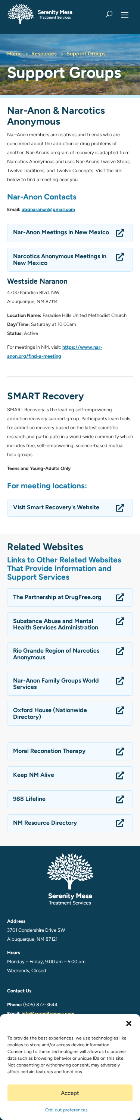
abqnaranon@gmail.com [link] (48, 209)
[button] (129, 1023)
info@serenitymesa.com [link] (48, 1013)
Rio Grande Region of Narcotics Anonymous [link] (56, 653)
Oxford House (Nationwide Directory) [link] (50, 713)
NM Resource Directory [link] (45, 823)
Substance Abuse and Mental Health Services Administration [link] (55, 624)
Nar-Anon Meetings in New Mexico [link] (61, 232)
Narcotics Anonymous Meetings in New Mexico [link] (59, 259)
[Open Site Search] (109, 14)
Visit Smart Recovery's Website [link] (56, 507)
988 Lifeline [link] (29, 799)
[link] (39, 14)
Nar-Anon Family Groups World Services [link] (56, 683)
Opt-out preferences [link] (66, 1110)
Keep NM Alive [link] (33, 775)
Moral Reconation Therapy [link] (49, 751)
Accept (70, 1093)
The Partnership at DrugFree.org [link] (57, 597)
